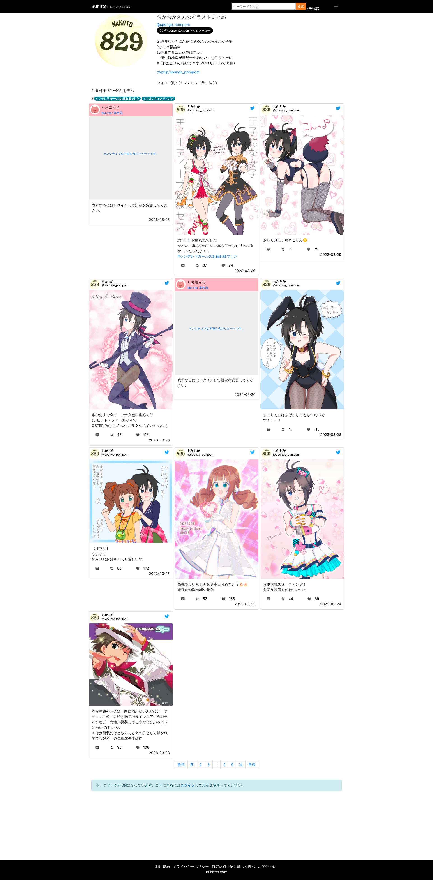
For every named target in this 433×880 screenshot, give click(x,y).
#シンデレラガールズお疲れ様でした (207, 256)
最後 (252, 764)
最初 (181, 764)
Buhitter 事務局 (112, 113)
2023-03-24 (330, 604)
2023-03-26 (330, 434)
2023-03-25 (159, 573)
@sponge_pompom (173, 24)
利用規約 (162, 866)
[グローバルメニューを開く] (336, 6)
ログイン (187, 785)
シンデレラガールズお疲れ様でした (117, 98)
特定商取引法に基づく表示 (233, 866)
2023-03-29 (330, 254)
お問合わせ (267, 866)
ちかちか (193, 106)
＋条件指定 (313, 8)
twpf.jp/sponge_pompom (178, 72)
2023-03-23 (159, 752)
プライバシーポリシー (191, 866)
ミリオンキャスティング (158, 98)
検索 (301, 6)
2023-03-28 (159, 440)
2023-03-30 (245, 271)
